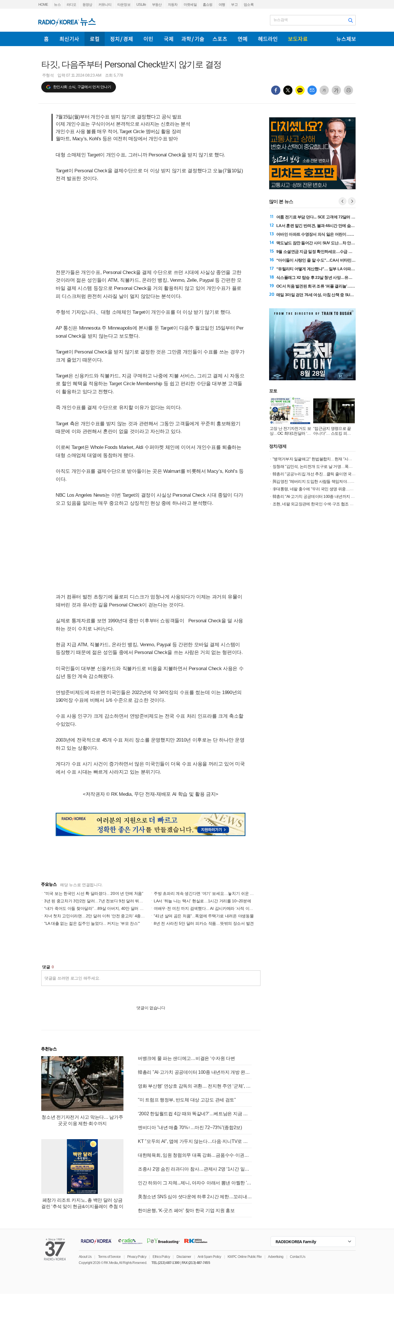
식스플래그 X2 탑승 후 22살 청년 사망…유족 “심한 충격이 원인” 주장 (335, 277)
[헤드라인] (268, 39)
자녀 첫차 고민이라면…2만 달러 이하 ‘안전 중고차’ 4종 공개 (97, 916)
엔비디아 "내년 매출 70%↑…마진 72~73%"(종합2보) (190, 1127)
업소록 (249, 5)
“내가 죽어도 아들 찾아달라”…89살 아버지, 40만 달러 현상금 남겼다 (104, 908)
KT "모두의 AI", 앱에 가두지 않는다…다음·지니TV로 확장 (195, 1141)
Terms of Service (109, 1257)
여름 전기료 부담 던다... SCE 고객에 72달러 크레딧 (319, 217)
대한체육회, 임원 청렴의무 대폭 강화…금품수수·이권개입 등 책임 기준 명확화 (195, 1155)
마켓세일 (190, 5)
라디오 (71, 5)
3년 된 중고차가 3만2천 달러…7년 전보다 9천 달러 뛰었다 (95, 901)
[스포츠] (219, 39)
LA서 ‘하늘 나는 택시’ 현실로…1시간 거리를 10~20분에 (202, 901)
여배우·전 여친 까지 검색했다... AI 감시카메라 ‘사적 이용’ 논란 (208, 908)
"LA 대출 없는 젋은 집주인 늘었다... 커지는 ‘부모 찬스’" (92, 923)
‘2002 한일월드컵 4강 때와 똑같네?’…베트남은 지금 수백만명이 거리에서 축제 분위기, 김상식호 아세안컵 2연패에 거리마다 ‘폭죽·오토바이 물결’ (195, 1113)
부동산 (157, 5)
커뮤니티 (104, 5)
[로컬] (95, 39)
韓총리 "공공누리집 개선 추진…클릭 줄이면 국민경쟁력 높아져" (326, 474)
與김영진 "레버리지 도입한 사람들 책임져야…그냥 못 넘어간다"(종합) (332, 481)
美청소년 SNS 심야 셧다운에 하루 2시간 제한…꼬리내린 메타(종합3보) (195, 1196)
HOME (43, 5)
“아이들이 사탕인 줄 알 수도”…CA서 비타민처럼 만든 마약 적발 (330, 260)
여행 (222, 5)
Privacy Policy (136, 1257)
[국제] (168, 39)
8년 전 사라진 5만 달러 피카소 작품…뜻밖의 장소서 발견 (204, 923)
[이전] (342, 201)
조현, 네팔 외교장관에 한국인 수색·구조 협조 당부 (315, 504)
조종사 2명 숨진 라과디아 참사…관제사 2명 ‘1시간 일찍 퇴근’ (195, 1169)
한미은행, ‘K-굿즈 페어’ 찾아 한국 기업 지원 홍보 (186, 1210)
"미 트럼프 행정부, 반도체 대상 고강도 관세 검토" (187, 1099)
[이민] (148, 39)
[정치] (121, 39)
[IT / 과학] (193, 39)
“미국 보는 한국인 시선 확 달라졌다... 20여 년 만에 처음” (93, 893)
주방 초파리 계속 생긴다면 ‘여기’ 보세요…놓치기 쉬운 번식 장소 (210, 893)
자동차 (173, 5)
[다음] (352, 201)
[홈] (46, 39)
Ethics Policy (161, 1257)
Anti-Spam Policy (209, 1257)
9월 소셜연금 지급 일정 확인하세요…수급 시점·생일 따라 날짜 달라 (333, 251)
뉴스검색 (280, 20)
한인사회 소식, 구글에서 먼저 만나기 (82, 87)
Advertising (275, 1257)
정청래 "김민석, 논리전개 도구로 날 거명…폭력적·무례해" (321, 466)
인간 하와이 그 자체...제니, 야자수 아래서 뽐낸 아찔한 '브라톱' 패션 (195, 1182)
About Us (85, 1257)
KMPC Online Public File (245, 1257)
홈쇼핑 (208, 5)
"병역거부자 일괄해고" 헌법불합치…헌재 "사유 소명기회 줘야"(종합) (330, 459)
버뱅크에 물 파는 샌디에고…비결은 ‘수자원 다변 (186, 1058)
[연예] (242, 39)
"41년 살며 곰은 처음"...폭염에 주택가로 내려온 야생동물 (204, 916)
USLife (141, 5)
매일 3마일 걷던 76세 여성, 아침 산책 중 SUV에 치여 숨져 (325, 294)
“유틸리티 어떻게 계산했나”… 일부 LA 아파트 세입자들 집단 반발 (332, 268)
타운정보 (123, 5)
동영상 (87, 5)
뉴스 (57, 5)
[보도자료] (298, 39)
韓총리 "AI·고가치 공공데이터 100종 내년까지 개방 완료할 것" (195, 1072)
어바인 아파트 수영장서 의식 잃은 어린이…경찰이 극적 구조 (327, 234)
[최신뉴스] (69, 39)
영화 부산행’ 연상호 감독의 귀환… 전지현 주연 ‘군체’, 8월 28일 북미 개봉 (195, 1086)
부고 (234, 5)
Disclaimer (184, 1257)
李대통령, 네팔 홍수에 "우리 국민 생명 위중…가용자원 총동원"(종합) (331, 489)
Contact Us (297, 1257)
